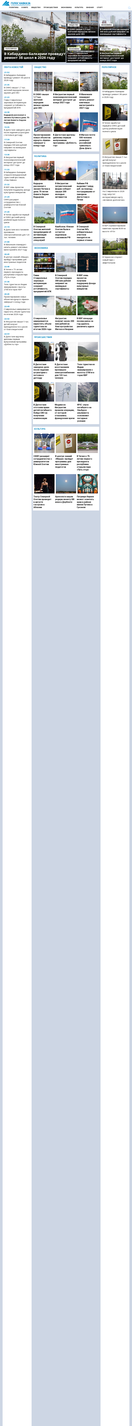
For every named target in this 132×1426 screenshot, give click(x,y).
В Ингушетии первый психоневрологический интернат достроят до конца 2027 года (112, 56)
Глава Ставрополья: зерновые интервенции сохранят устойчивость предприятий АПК (80, 56)
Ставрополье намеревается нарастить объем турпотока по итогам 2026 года (17, 311)
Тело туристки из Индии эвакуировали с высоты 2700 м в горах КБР (15, 287)
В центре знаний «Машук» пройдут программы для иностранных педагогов (16, 259)
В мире (25, 7)
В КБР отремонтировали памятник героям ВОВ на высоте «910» (114, 228)
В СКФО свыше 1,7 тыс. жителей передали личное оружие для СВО (81, 31)
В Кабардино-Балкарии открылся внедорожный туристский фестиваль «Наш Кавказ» (15, 176)
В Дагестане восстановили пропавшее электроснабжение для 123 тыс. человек (17, 233)
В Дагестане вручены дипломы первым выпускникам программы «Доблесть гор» (15, 340)
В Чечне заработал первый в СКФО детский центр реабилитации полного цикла (16, 218)
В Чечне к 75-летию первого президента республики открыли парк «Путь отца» (16, 273)
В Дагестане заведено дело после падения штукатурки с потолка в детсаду (17, 132)
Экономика (66, 7)
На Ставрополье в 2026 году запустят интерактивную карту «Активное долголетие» (113, 195)
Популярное (11, 48)
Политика (13, 7)
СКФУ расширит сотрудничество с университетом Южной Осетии (15, 203)
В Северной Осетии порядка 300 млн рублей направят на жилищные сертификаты (114, 31)
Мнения (90, 7)
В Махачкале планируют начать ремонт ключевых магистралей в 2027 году (15, 247)
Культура (79, 7)
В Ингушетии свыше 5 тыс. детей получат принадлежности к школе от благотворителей (16, 325)
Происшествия (51, 7)
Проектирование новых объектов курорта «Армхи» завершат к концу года (16, 299)
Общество (35, 7)
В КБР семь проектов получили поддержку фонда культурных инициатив (17, 190)
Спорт (100, 7)
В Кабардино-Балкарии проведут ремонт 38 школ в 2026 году (34, 56)
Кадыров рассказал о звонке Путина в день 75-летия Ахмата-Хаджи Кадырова (17, 119)
